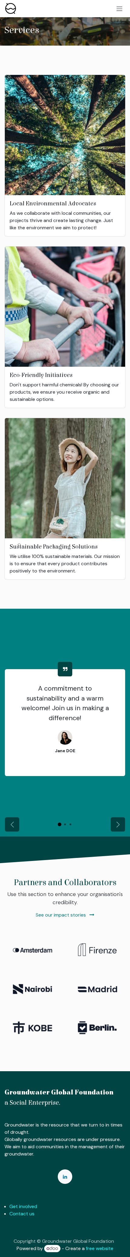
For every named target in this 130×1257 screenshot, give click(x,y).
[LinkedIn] (65, 1176)
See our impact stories (61, 915)
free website (99, 1248)
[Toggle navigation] (119, 8)
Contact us (21, 1213)
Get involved (23, 1206)
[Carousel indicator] (59, 824)
